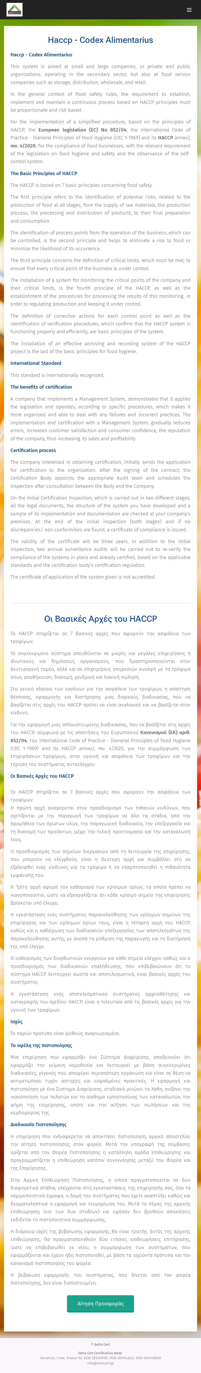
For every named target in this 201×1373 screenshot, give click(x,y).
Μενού (189, 9)
